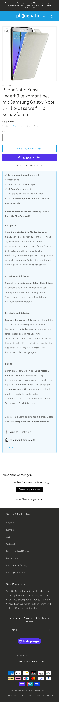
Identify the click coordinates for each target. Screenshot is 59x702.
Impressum (12, 558)
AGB (8, 536)
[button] (6, 15)
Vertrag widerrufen (15, 572)
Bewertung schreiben (29, 489)
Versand (16, 126)
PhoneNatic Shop (25, 690)
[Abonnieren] (49, 630)
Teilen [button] (11, 447)
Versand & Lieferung (16, 565)
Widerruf (10, 544)
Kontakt (10, 529)
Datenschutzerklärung (17, 551)
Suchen (10, 522)
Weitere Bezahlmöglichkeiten (29, 165)
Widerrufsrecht (41, 690)
